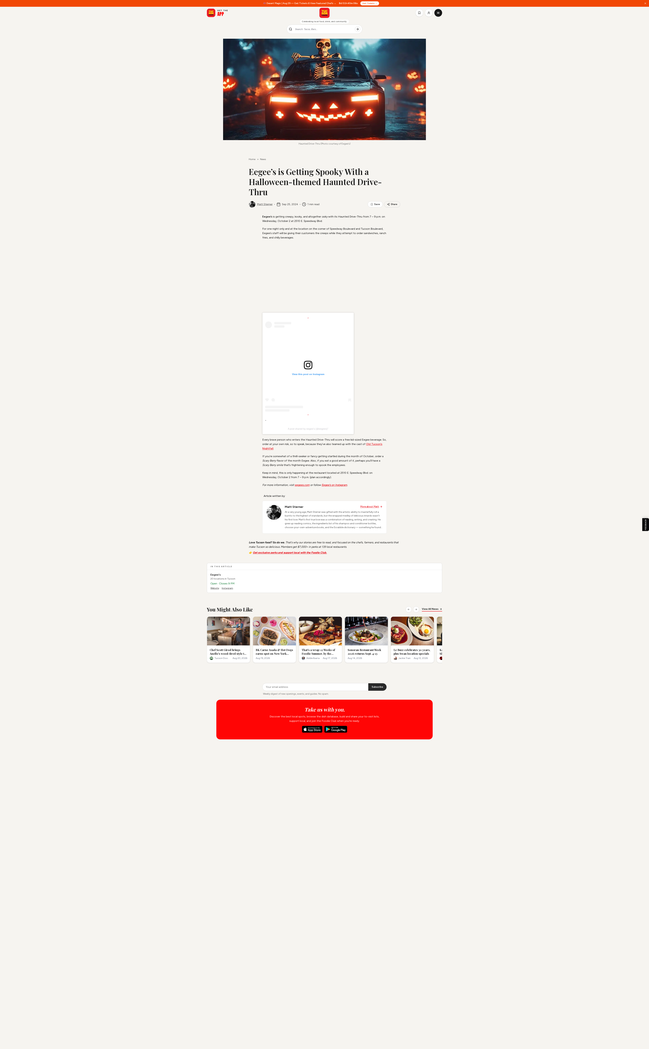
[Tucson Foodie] (324, 13)
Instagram (227, 588)
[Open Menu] (438, 13)
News (263, 159)
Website (214, 588)
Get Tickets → (369, 3)
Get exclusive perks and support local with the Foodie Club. (290, 552)
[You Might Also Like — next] (416, 609)
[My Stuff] (419, 13)
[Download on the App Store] (312, 729)
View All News (430, 609)
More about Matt (369, 506)
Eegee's (215, 574)
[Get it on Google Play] (335, 729)
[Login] (429, 13)
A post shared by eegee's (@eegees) (308, 428)
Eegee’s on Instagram (334, 485)
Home (252, 159)
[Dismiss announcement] (645, 3)
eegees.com (302, 485)
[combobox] (323, 29)
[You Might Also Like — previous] (409, 609)
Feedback (645, 524)
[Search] (357, 29)
